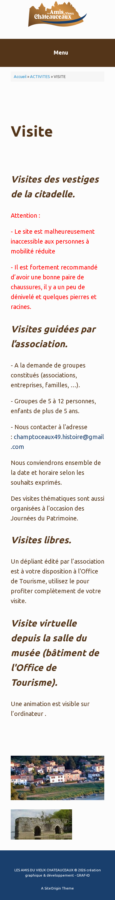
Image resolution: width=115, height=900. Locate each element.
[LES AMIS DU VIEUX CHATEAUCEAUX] (57, 15)
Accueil (20, 76)
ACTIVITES (40, 76)
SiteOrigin (52, 888)
